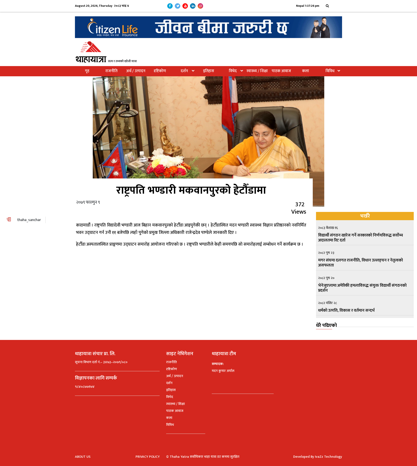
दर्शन (184, 71)
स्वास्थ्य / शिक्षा (257, 71)
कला (305, 71)
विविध (330, 71)
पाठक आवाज (281, 71)
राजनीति (111, 71)
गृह (87, 71)
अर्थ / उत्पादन (135, 71)
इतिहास (208, 71)
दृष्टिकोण (160, 71)
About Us (83, 457)
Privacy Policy (148, 457)
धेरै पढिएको (326, 325)
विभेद (233, 71)
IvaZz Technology (328, 457)
